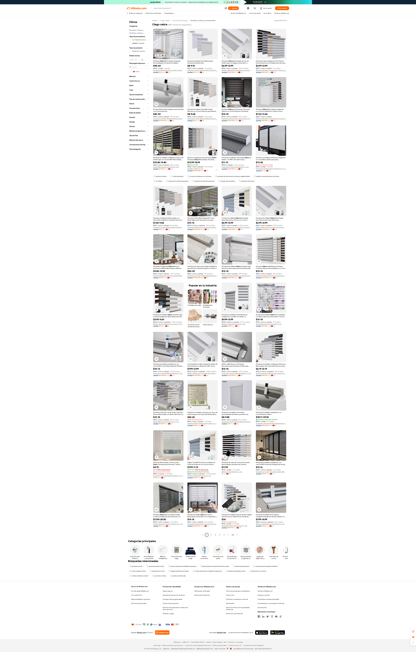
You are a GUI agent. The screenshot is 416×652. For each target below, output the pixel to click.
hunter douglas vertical (139, 571)
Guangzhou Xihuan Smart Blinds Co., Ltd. (235, 167)
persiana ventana (161, 176)
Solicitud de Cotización (202, 595)
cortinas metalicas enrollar (140, 576)
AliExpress (177, 642)
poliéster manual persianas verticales (267, 176)
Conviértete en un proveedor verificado (271, 603)
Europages (239, 642)
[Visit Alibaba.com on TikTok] (280, 616)
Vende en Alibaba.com (265, 591)
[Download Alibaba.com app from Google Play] (277, 632)
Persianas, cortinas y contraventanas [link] (203, 20)
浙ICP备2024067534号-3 (263, 649)
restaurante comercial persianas (178, 181)
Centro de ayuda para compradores (238, 591)
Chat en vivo (230, 595)
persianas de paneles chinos (236, 571)
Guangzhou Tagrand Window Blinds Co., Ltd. (168, 373)
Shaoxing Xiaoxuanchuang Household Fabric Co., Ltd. (168, 276)
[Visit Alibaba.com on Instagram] (272, 616)
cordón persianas (178, 176)
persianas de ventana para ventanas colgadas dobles (234, 176)
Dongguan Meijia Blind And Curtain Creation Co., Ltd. (168, 70)
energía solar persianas (228, 181)
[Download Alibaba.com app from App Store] (261, 632)
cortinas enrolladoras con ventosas (200, 176)
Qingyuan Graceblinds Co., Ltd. (232, 472)
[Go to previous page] (202, 535)
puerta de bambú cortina (156, 566)
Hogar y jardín (165, 20)
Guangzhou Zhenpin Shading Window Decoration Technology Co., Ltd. (168, 118)
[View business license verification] (228, 649)
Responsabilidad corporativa (140, 599)
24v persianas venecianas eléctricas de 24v (215, 566)
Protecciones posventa (171, 603)
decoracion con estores (259, 571)
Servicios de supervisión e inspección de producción (175, 608)
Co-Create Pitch (136, 595)
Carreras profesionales (138, 603)
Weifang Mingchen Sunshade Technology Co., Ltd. (237, 70)
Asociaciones (262, 607)
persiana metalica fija (179, 576)
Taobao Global (217, 642)
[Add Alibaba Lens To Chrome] (162, 632)
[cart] (255, 8)
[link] (413, 631)
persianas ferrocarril (158, 571)
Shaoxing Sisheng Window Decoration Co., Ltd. (202, 423)
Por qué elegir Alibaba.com (140, 591)
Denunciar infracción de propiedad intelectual (237, 608)
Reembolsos (230, 603)
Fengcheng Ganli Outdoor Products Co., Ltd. (271, 169)
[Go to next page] (237, 535)
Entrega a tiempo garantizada (172, 599)
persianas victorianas (247, 181)
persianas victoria (137, 566)
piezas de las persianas (242, 566)
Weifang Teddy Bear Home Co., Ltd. (233, 324)
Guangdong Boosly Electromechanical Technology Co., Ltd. (237, 118)
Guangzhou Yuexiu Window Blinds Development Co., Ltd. (202, 70)
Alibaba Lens (141, 632)
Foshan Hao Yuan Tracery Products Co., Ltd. (168, 524)
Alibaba (154, 20)
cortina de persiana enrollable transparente (208, 571)
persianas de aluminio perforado (204, 181)
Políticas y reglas (168, 613)
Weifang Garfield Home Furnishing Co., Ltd (270, 524)
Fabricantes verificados (202, 591)
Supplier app (221, 632)
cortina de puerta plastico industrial (266, 566)
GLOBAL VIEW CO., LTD (195, 169)
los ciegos (159, 181)
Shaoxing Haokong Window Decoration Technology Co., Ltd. (271, 373)
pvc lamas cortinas (160, 576)
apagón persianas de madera (180, 571)
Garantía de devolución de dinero (174, 595)
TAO (224, 642)
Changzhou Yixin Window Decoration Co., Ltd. (168, 476)
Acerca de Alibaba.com (139, 586)
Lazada (208, 642)
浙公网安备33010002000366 (243, 649)
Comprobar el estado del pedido (268, 599)
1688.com (185, 642)
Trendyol (231, 642)
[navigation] (139, 278)
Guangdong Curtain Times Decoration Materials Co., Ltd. (271, 472)
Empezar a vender (264, 595)
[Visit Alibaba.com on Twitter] (267, 616)
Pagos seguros (168, 591)
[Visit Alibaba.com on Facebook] (259, 616)
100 (233, 535)
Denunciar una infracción (234, 613)
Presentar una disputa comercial (237, 599)
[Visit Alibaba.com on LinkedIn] (263, 616)
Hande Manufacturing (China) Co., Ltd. (166, 167)
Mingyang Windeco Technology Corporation (271, 70)
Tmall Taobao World (197, 642)
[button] (225, 8)
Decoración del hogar (180, 20)
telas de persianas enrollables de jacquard (183, 566)
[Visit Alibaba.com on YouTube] (276, 616)
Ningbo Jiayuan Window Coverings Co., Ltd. (167, 324)
